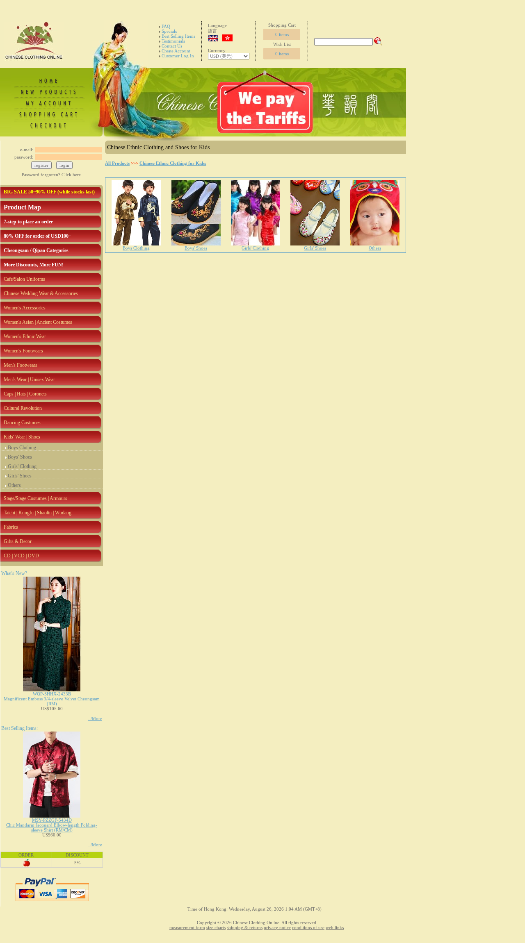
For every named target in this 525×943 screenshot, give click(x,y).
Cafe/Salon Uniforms (24, 279)
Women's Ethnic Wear (25, 336)
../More (95, 718)
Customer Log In (178, 55)
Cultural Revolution (23, 408)
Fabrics (11, 527)
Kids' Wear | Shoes (22, 437)
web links (335, 927)
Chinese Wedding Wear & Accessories (41, 293)
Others (14, 485)
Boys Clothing (22, 447)
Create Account (176, 50)
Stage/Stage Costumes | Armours (35, 498)
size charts (216, 927)
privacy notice (277, 927)
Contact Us (172, 45)
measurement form (187, 927)
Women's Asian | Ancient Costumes (38, 322)
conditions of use (308, 927)
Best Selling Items (178, 36)
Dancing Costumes (22, 422)
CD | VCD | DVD (21, 556)
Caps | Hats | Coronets (25, 394)
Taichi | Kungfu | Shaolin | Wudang (37, 513)
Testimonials (173, 41)
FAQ (166, 26)
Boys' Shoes (20, 457)
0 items (282, 34)
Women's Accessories (25, 308)
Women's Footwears (23, 351)
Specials (169, 31)
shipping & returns (244, 927)
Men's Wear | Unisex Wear (29, 379)
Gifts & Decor (18, 541)
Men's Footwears (20, 365)
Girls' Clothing (22, 466)
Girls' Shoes (20, 476)
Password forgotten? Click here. (52, 174)
